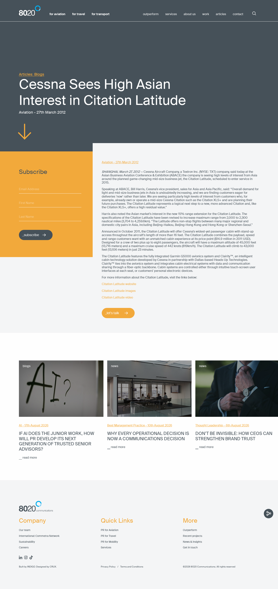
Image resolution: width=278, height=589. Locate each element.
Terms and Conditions (129, 567)
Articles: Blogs (31, 74)
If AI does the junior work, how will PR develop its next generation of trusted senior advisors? (56, 441)
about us (190, 14)
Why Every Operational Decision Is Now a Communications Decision (148, 436)
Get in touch (190, 547)
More (190, 520)
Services (106, 547)
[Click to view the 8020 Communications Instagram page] (26, 557)
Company (32, 520)
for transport (100, 14)
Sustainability (27, 541)
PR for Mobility (109, 541)
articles (221, 14)
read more (30, 458)
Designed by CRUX (46, 566)
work (205, 14)
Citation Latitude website (119, 284)
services (171, 14)
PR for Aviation (109, 530)
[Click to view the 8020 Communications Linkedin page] (20, 557)
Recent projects (192, 536)
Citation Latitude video (117, 297)
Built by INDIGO (27, 566)
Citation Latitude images (119, 291)
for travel (78, 14)
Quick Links (117, 520)
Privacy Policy (108, 567)
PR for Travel (108, 536)
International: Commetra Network (39, 536)
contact (238, 14)
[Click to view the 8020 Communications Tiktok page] (31, 557)
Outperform (190, 530)
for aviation (57, 14)
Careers (24, 547)
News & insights (192, 541)
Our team (24, 530)
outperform (150, 14)
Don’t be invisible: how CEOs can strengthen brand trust (233, 436)
